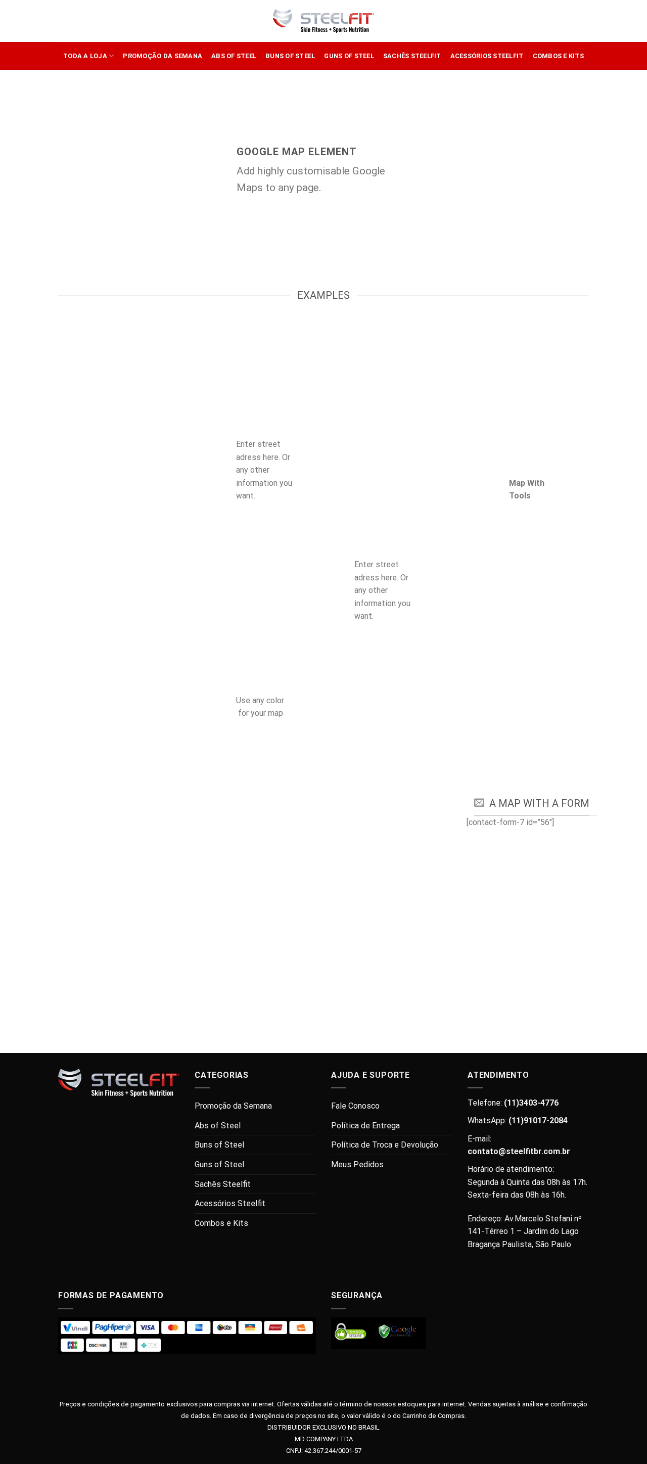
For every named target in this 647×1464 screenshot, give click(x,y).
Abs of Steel (233, 56)
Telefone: (513, 1103)
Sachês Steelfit (412, 56)
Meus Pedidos (357, 1164)
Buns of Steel (290, 56)
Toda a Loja (85, 56)
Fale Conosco (355, 1106)
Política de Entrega (365, 1125)
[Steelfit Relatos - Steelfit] (323, 21)
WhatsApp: (518, 1120)
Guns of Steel (349, 56)
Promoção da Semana (162, 56)
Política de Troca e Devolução (384, 1145)
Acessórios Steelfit (487, 56)
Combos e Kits (558, 56)
